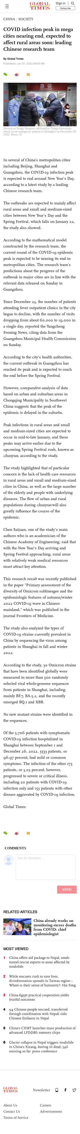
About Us (10, 1105)
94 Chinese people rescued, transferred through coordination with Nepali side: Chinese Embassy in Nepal (38, 1013)
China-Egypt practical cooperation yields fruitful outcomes (39, 997)
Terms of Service (15, 1118)
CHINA (9, 19)
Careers (45, 1105)
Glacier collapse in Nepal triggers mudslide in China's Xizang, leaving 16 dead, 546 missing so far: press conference (41, 1046)
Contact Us (11, 1111)
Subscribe (65, 8)
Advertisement (51, 1111)
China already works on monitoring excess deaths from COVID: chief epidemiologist (55, 927)
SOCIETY (25, 19)
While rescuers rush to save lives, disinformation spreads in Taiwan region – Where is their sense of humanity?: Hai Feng (42, 980)
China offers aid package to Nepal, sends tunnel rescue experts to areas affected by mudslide (39, 962)
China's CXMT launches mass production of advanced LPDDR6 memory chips (42, 1030)
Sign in (61, 3)
